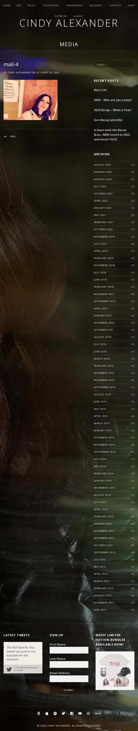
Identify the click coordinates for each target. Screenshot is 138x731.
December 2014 (104, 437)
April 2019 (101, 251)
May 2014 (100, 466)
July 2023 (100, 186)
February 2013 (104, 516)
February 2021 (104, 222)
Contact (115, 5)
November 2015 (104, 380)
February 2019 (104, 258)
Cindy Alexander (69, 23)
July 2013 (100, 502)
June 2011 (100, 609)
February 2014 (104, 473)
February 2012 (104, 588)
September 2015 (105, 387)
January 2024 (103, 179)
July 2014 (100, 459)
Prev (13, 136)
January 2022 (103, 207)
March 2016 (102, 358)
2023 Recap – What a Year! (112, 110)
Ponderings (74, 5)
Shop (131, 5)
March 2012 (102, 581)
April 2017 (101, 308)
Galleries (96, 5)
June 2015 (100, 401)
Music (32, 5)
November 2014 (104, 444)
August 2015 (102, 394)
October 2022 (103, 193)
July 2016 (100, 344)
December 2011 (104, 602)
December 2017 (104, 294)
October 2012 (103, 545)
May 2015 (100, 408)
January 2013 (103, 523)
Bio (19, 5)
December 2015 (104, 373)
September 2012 (105, 552)
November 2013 (104, 487)
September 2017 (105, 301)
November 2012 (104, 538)
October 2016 (103, 329)
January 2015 (103, 430)
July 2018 (100, 272)
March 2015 (102, 423)
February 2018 (104, 286)
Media (69, 44)
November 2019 (104, 236)
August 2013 (102, 495)
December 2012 (104, 530)
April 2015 (101, 416)
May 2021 (100, 215)
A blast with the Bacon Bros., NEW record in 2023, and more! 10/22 (112, 134)
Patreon (61, 16)
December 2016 (104, 322)
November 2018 (104, 265)
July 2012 (100, 559)
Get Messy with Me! (108, 120)
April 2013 (101, 509)
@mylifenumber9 (29, 667)
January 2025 (103, 171)
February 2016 (104, 365)
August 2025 (102, 164)
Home (7, 5)
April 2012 (101, 573)
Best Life (100, 90)
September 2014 (105, 451)
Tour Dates (51, 5)
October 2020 (103, 229)
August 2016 (102, 337)
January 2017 (103, 315)
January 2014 (103, 480)
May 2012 (100, 566)
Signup (78, 16)
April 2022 (101, 200)
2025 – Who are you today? (113, 100)
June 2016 (100, 351)
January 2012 (103, 595)
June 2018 (100, 279)
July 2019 (100, 243)
